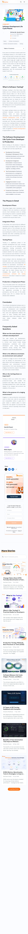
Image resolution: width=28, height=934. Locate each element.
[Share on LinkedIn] (13, 469)
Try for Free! (14, 496)
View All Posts (8, 432)
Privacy (19, 530)
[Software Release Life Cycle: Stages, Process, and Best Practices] (14, 666)
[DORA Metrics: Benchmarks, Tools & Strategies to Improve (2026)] (14, 763)
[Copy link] (16, 469)
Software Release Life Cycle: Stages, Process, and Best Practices (13, 676)
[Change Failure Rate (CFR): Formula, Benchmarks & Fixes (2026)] (14, 569)
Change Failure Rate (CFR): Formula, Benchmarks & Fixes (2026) (13, 579)
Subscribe (14, 522)
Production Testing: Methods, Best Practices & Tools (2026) (13, 643)
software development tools (11, 117)
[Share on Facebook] (9, 469)
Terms (14, 531)
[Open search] (20, 1)
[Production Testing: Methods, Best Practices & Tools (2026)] (14, 633)
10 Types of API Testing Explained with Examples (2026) (11, 708)
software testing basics (19, 128)
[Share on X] (6, 469)
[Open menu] (24, 1)
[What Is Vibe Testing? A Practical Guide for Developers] (14, 602)
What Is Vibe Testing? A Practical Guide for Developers (13, 611)
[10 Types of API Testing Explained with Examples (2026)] (14, 698)
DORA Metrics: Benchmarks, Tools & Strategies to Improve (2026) (13, 773)
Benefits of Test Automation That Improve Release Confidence (13, 740)
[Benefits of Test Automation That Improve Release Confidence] (14, 731)
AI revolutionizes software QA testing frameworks (14, 273)
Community (6, 24)
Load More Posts (14, 789)
